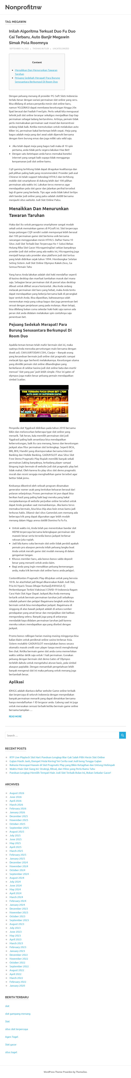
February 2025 (18, 854)
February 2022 (18, 981)
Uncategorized (61, 48)
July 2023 (15, 927)
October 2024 (17, 870)
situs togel (11, 1052)
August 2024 (17, 877)
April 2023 (15, 939)
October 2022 (17, 962)
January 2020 (17, 985)
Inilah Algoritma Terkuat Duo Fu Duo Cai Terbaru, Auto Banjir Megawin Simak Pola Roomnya (42, 37)
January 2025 (17, 858)
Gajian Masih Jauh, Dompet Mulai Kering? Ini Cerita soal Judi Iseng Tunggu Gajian (55, 761)
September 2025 (19, 827)
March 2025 (16, 850)
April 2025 (15, 846)
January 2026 (17, 812)
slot (7, 1005)
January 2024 (17, 904)
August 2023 (17, 923)
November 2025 (19, 819)
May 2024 (15, 889)
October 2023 (17, 916)
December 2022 (19, 954)
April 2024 (15, 893)
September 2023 (19, 920)
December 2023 (19, 908)
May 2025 (15, 843)
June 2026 (16, 796)
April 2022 (15, 973)
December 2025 (19, 816)
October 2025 (17, 823)
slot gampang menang (17, 1013)
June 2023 (16, 931)
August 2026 (17, 793)
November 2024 (19, 866)
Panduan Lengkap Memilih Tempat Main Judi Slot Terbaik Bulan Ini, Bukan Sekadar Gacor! (60, 772)
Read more (15, 716)
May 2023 (15, 935)
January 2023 (17, 950)
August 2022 (17, 970)
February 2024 (18, 900)
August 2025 (17, 831)
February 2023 (18, 947)
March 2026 (16, 804)
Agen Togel (11, 1036)
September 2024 (19, 873)
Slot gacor (10, 1044)
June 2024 (16, 885)
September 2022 (19, 966)
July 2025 (15, 835)
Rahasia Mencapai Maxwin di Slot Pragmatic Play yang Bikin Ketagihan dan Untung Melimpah (62, 764)
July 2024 (15, 881)
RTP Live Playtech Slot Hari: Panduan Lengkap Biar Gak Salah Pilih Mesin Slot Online (57, 757)
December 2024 (19, 862)
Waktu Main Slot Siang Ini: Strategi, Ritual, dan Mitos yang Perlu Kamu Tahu (52, 768)
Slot (7, 1021)
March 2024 (16, 896)
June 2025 (16, 839)
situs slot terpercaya (16, 1029)
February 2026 (18, 808)
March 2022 (16, 977)
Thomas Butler (41, 48)
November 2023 (19, 912)
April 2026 (15, 800)
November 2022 (19, 958)
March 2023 (16, 943)
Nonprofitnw (23, 7)
